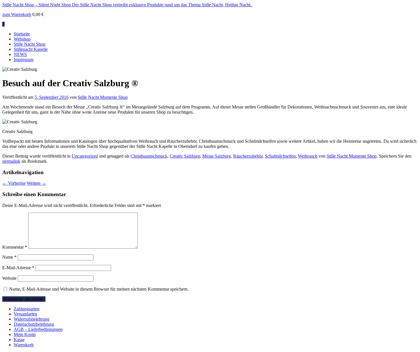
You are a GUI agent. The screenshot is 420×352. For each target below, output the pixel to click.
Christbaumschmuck (149, 156)
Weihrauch (307, 156)
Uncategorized (85, 156)
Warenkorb (24, 344)
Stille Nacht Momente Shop (103, 97)
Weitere (36, 183)
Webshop (22, 39)
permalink (11, 161)
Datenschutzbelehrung (34, 324)
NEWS (20, 54)
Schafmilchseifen (280, 156)
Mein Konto (25, 334)
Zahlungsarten (26, 308)
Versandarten (25, 313)
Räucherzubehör (248, 156)
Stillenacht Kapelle (31, 49)
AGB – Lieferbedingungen (38, 329)
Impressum (23, 59)
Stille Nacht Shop (29, 44)
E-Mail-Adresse (18, 267)
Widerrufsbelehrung (31, 319)
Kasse (19, 339)
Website (9, 278)
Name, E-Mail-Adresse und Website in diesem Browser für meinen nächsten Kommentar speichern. (99, 289)
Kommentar (14, 247)
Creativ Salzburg (185, 156)
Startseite (22, 33)
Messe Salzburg (216, 156)
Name (9, 257)
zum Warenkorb (16, 14)
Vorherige (14, 183)
